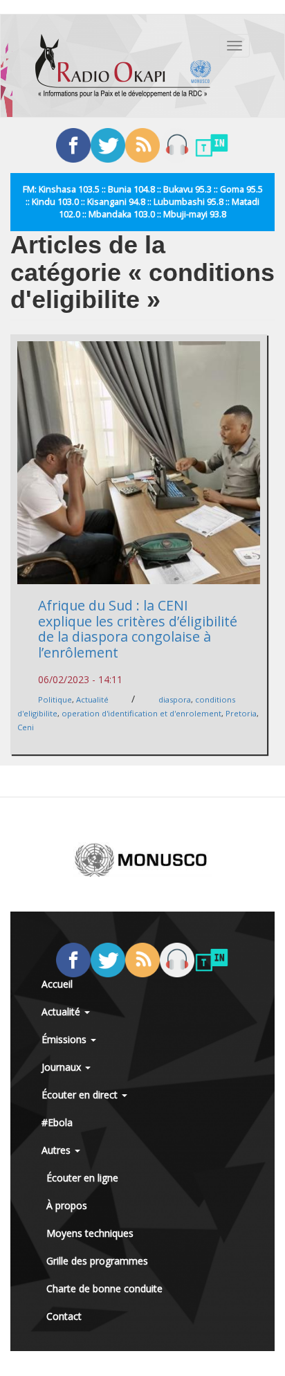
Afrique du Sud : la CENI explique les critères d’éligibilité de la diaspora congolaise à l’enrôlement (137, 629)
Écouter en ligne (82, 1177)
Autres (57, 1150)
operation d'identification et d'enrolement (141, 713)
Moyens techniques (90, 1233)
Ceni (25, 727)
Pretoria (241, 713)
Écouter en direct (81, 1094)
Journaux (63, 1067)
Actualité (92, 699)
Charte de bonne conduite (104, 1288)
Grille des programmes (97, 1260)
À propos (66, 1205)
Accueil (57, 983)
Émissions (65, 1039)
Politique (55, 699)
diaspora (174, 699)
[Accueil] (123, 66)
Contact (64, 1316)
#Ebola (57, 1122)
